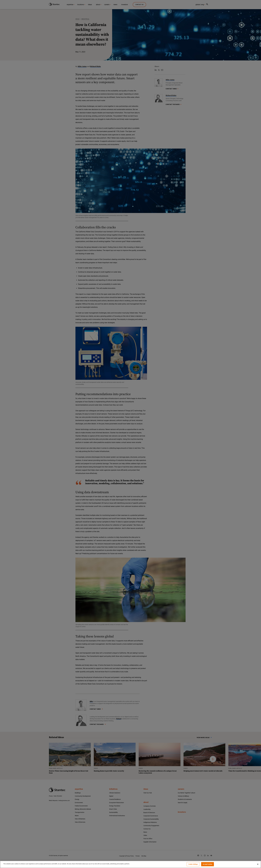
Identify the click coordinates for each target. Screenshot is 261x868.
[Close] (257, 864)
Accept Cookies (207, 864)
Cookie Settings (193, 864)
